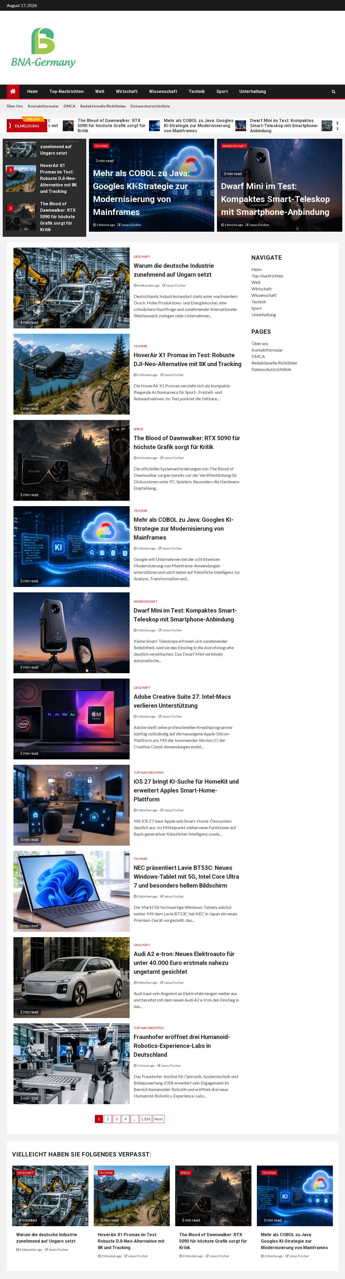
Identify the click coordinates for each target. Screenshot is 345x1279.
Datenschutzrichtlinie (150, 106)
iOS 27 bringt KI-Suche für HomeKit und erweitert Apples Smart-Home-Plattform (186, 790)
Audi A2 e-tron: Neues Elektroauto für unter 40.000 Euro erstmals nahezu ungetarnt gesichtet (184, 963)
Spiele (138, 429)
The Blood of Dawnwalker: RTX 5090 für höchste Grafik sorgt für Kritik (77, 125)
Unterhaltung (252, 91)
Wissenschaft (163, 91)
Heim (32, 91)
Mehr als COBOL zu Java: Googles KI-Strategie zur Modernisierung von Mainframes (164, 125)
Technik (197, 91)
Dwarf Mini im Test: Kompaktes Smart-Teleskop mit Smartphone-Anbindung (250, 125)
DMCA (69, 106)
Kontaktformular (43, 106)
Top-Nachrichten (66, 91)
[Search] (333, 91)
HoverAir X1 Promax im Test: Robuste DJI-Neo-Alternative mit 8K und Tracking (58, 178)
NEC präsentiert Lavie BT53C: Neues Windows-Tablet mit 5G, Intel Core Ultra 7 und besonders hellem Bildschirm (186, 876)
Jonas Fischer (131, 225)
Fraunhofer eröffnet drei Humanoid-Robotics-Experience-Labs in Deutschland (182, 1046)
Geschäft (142, 257)
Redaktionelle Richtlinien (103, 106)
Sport (222, 91)
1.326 (145, 1119)
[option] (44, 145)
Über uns (15, 106)
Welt (99, 91)
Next (158, 1119)
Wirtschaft (126, 91)
